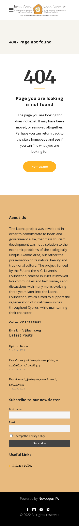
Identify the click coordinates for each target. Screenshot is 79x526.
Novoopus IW (48, 498)
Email (12, 422)
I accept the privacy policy (29, 436)
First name (15, 409)
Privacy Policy (22, 465)
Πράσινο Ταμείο (18, 346)
